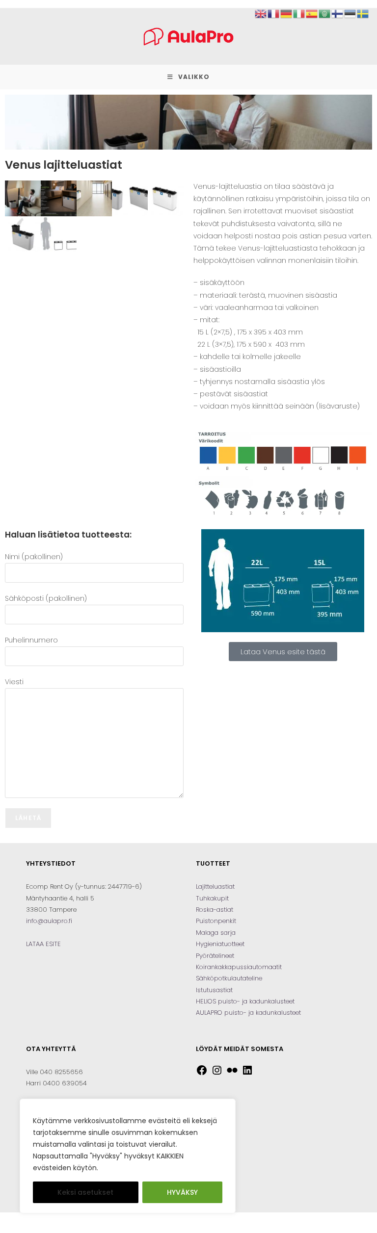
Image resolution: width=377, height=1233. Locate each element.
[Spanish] (312, 13)
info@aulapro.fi (49, 920)
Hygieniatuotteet (220, 944)
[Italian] (299, 13)
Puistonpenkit (216, 920)
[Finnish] (337, 13)
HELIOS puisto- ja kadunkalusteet (245, 1001)
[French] (274, 13)
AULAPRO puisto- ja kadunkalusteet (248, 1012)
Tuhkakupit (212, 898)
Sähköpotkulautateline (229, 978)
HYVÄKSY (182, 1192)
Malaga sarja (216, 932)
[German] (286, 13)
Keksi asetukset (85, 1192)
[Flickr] (232, 1074)
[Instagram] (217, 1074)
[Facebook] (202, 1074)
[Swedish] (363, 13)
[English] (261, 13)
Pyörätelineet (215, 955)
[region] (128, 1156)
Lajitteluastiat (215, 886)
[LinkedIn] (247, 1074)
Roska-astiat (214, 909)
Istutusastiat (214, 990)
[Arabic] (325, 13)
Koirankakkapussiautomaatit (239, 967)
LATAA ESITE (43, 944)
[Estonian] (350, 13)
